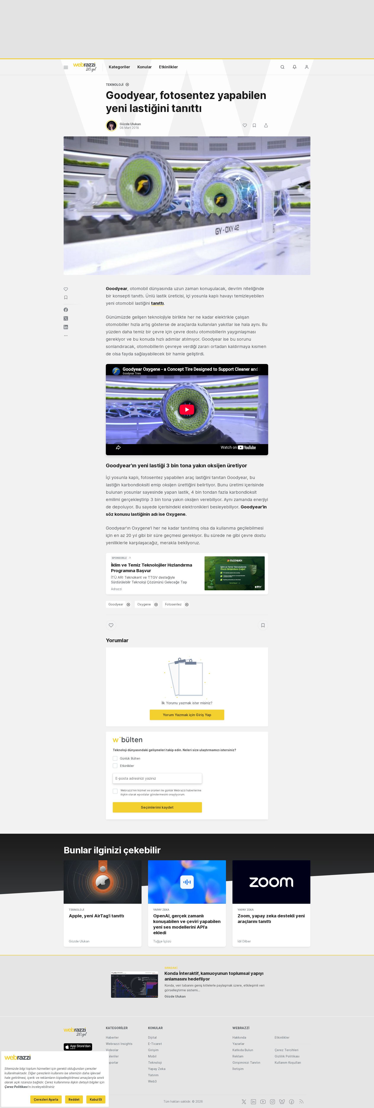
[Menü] (66, 68)
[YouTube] (262, 1101)
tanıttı (157, 303)
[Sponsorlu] (235, 573)
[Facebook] (291, 1101)
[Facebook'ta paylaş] (66, 310)
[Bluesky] (281, 1101)
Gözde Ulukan (79, 941)
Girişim (153, 1050)
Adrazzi (116, 589)
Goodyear (115, 604)
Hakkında (239, 1037)
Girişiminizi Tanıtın (246, 1062)
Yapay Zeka (161, 909)
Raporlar (112, 1062)
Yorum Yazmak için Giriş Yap (187, 715)
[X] (243, 1101)
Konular (144, 67)
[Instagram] (272, 1101)
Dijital (152, 1037)
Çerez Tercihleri (286, 1050)
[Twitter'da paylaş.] (66, 318)
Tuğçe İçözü (162, 941)
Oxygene (144, 604)
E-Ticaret (155, 1044)
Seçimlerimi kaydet (157, 807)
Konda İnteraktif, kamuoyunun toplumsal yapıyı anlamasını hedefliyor (213, 976)
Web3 (152, 1081)
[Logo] (85, 67)
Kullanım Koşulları (288, 1062)
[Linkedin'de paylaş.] (66, 327)
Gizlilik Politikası (287, 1056)
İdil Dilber (244, 941)
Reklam (237, 1056)
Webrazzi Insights (119, 1044)
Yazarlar (238, 1044)
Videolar (112, 1050)
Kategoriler (119, 67)
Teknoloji (114, 84)
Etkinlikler (168, 67)
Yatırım (153, 1075)
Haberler (112, 1037)
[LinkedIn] (253, 1101)
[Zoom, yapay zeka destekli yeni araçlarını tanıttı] (271, 882)
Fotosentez (173, 604)
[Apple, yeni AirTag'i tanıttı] (103, 882)
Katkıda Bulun (242, 1050)
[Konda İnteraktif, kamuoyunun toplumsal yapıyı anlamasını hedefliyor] (134, 984)
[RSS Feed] (300, 1101)
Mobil (152, 1056)
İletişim (238, 1069)
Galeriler (112, 1056)
